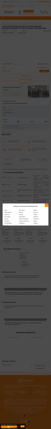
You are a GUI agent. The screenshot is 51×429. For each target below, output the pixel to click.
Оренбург (6, 221)
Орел (5, 210)
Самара (36, 223)
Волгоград (22, 210)
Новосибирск (8, 212)
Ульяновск (36, 219)
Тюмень (21, 214)
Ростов (6, 219)
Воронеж (6, 214)
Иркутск (36, 212)
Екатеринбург (8, 223)
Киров (35, 210)
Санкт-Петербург (23, 219)
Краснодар (7, 216)
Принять (22, 426)
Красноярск (22, 216)
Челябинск (22, 223)
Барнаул (36, 216)
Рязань (35, 214)
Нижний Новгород (24, 221)
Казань (35, 221)
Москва (21, 212)
